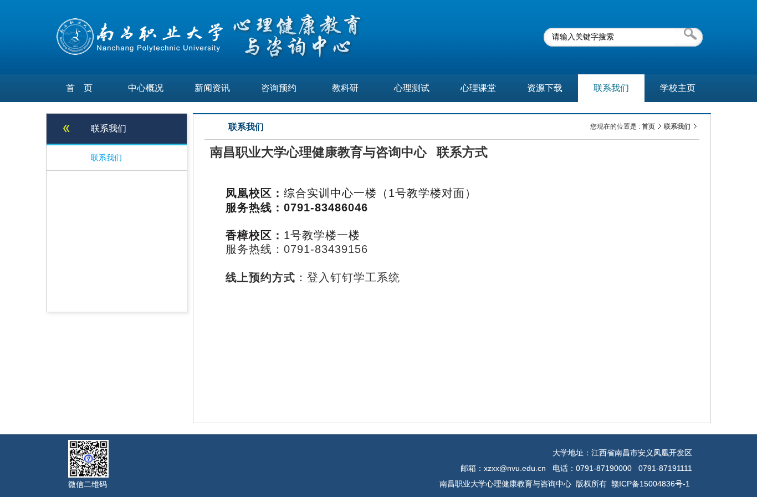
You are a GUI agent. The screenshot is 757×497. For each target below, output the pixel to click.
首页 (648, 126)
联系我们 (677, 126)
